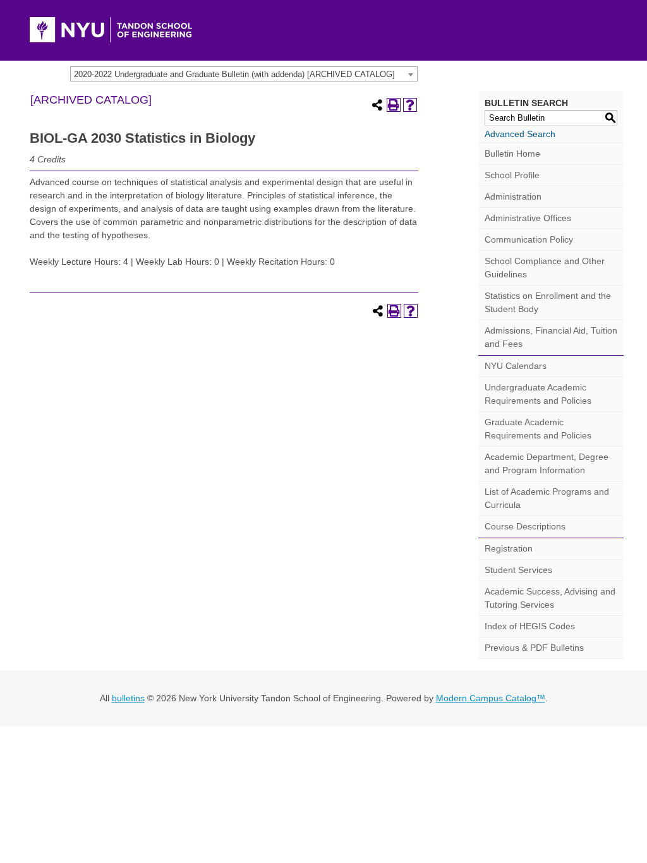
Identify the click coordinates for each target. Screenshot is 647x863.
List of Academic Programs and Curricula (547, 498)
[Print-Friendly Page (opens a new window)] (394, 105)
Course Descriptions (525, 526)
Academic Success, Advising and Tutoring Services (550, 598)
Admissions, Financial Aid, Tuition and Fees (551, 337)
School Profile (512, 175)
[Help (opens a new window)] (410, 105)
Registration (509, 548)
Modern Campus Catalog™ (490, 698)
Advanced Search (520, 134)
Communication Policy (529, 239)
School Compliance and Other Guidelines (545, 267)
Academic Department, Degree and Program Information (546, 463)
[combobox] (244, 73)
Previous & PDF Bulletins (534, 648)
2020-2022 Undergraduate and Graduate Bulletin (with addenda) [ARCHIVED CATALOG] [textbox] (234, 74)
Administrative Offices (528, 218)
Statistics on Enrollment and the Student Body (548, 302)
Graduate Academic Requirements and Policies (538, 428)
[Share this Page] (377, 105)
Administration (513, 196)
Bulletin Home (512, 153)
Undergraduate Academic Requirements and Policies (538, 394)
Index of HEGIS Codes (530, 626)
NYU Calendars (516, 366)
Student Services (518, 570)
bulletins (128, 698)
